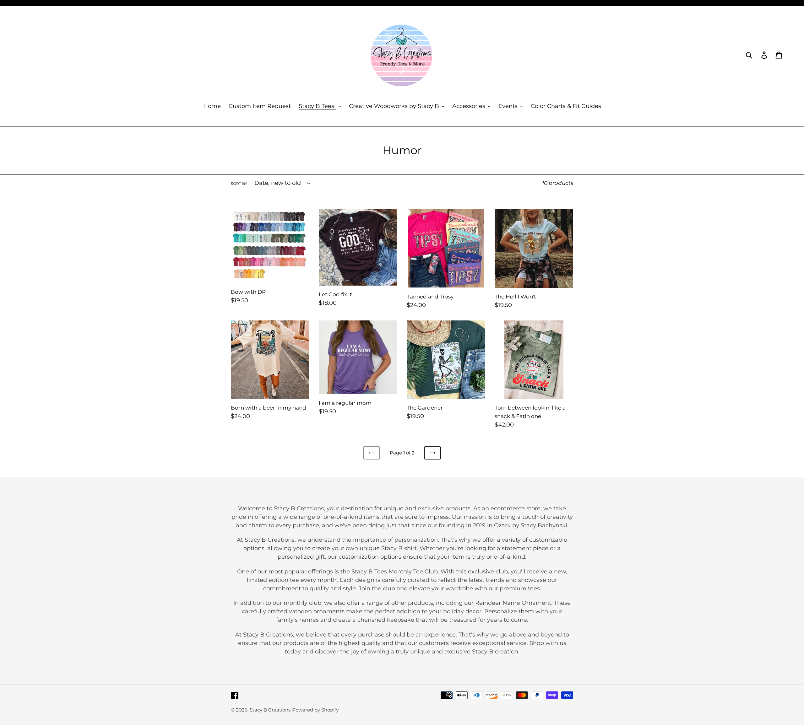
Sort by (239, 183)
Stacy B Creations (270, 710)
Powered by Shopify (315, 710)
